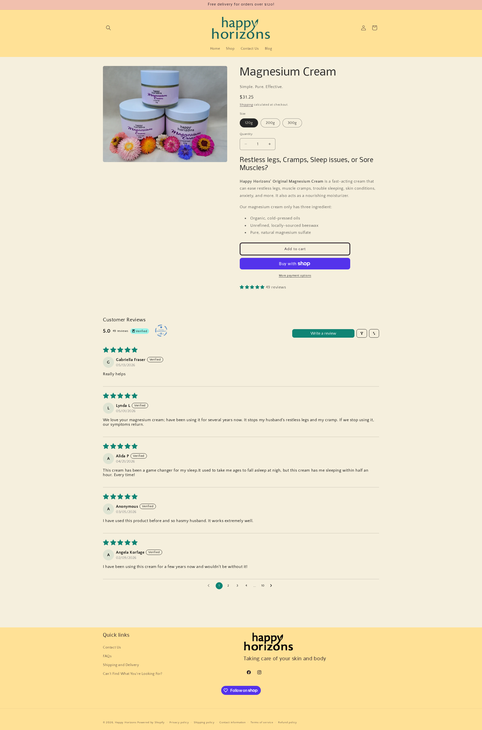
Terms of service (262, 722)
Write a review (323, 333)
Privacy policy (179, 722)
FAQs (107, 656)
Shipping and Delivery (121, 665)
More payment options (295, 275)
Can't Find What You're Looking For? (132, 674)
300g (292, 123)
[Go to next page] (272, 585)
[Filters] (361, 333)
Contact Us (112, 647)
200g (270, 123)
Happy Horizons (126, 722)
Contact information (232, 722)
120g (249, 123)
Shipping (246, 104)
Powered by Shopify (151, 722)
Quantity (246, 134)
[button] (108, 27)
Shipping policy (204, 722)
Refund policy (287, 722)
